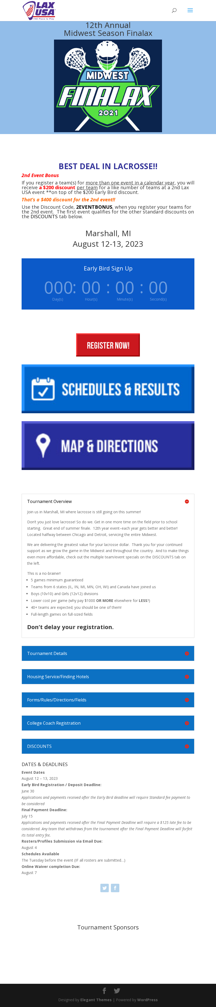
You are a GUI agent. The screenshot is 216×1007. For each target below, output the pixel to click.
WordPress (147, 999)
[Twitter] (104, 888)
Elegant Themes (96, 999)
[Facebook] (115, 888)
